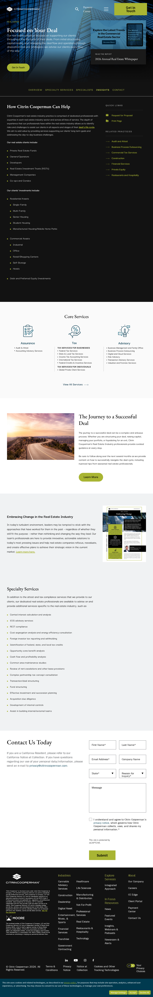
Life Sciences (83, 888)
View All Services (73, 384)
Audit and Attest (120, 141)
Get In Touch (18, 67)
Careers (132, 888)
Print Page (117, 120)
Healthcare (82, 881)
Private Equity (119, 169)
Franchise (63, 938)
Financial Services (121, 163)
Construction (118, 158)
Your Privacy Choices (140, 968)
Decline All (144, 992)
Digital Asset (65, 908)
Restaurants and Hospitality (125, 175)
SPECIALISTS (84, 89)
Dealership (64, 901)
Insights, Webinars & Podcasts (111, 929)
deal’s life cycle (86, 127)
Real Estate (82, 921)
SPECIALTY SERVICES (59, 89)
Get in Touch (130, 9)
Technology (82, 938)
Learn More (91, 477)
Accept (133, 992)
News (108, 909)
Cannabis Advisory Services (63, 885)
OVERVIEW (35, 89)
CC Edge (133, 894)
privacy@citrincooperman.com (48, 765)
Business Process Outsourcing (126, 147)
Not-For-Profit (83, 904)
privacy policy (70, 982)
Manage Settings (118, 992)
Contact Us (134, 918)
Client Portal (135, 901)
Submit (102, 855)
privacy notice (101, 822)
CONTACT (119, 89)
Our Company (136, 881)
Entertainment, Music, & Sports (67, 919)
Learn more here (25, 551)
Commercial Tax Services (124, 152)
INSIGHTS (102, 89)
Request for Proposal (122, 115)
